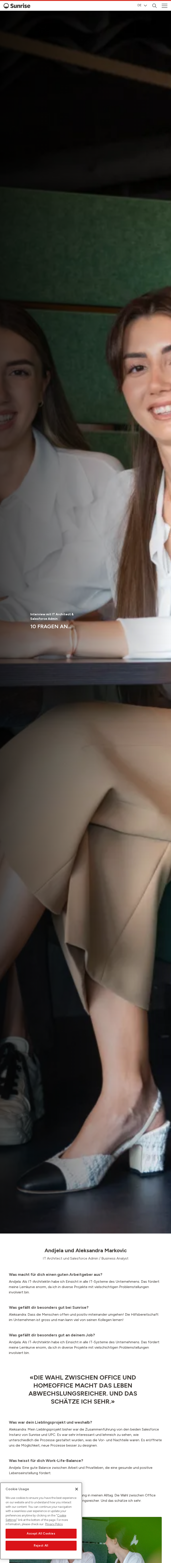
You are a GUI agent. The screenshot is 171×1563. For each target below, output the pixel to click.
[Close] (76, 1489)
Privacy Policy (54, 1524)
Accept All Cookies (41, 1533)
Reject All (41, 1545)
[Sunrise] (17, 5)
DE (140, 5)
